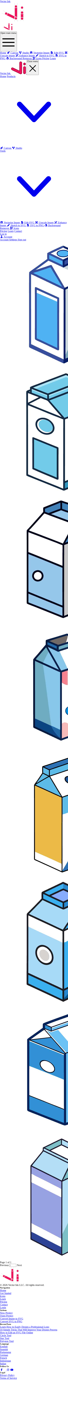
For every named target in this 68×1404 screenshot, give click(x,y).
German (4, 1355)
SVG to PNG (37, 225)
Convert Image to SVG (11, 1318)
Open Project (6, 1315)
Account (7, 236)
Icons (16, 228)
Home (3, 52)
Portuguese (5, 1352)
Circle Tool (5, 1335)
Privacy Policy (7, 1375)
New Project (6, 1313)
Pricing (45, 58)
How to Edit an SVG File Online (16, 1332)
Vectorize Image (12, 222)
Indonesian (5, 1360)
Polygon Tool (7, 1341)
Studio (18, 148)
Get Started (5, 1293)
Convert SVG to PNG (11, 1321)
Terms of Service (8, 1378)
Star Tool (4, 1338)
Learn (53, 58)
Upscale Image (46, 222)
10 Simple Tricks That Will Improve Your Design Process (28, 1329)
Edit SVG (29, 222)
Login (3, 1307)
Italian (3, 1363)
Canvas (7, 148)
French (3, 1358)
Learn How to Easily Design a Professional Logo (24, 1327)
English (4, 1346)
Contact (18, 231)
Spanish (4, 1349)
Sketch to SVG (18, 225)
